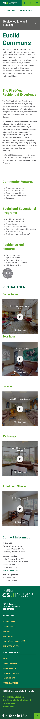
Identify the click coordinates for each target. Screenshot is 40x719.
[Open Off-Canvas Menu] (37, 3)
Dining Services (9, 668)
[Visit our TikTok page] (26, 716)
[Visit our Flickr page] (14, 716)
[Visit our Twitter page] (6, 716)
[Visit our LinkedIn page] (18, 716)
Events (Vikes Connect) (12, 641)
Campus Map (8, 627)
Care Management (10, 663)
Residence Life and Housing (19, 11)
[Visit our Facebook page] (3, 716)
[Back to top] (37, 716)
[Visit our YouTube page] (10, 716)
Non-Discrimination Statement (16, 700)
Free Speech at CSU (10, 646)
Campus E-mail (8, 622)
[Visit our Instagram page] (22, 716)
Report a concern (10, 673)
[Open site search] (31, 3)
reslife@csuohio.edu (10, 570)
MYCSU (5, 659)
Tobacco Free (8, 703)
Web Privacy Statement (13, 697)
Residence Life (8, 678)
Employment (8, 636)
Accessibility (8, 706)
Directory (6, 632)
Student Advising (10, 683)
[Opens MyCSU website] (25, 3)
